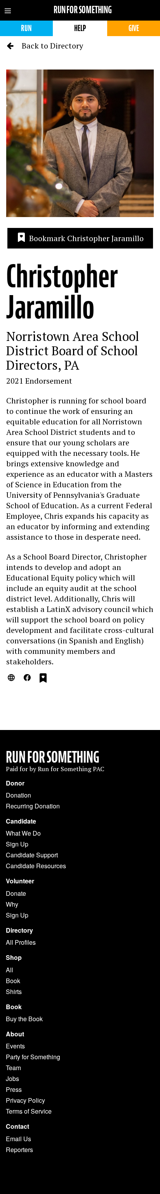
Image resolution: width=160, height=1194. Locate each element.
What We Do (23, 833)
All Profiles (21, 942)
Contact (17, 1126)
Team (13, 1067)
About (15, 1034)
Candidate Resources (36, 865)
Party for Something (33, 1056)
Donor (15, 783)
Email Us (18, 1138)
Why (12, 904)
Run (26, 28)
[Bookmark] (43, 679)
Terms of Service (29, 1111)
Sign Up (17, 843)
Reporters (19, 1149)
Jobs (12, 1078)
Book (13, 980)
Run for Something (83, 10)
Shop (14, 957)
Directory (19, 930)
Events (15, 1045)
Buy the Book (24, 1018)
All (9, 969)
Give (134, 28)
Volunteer (20, 881)
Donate (16, 893)
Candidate (21, 821)
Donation (18, 795)
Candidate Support (32, 854)
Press (14, 1089)
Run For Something (52, 757)
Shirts (14, 991)
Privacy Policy (25, 1100)
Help (80, 28)
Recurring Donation (33, 805)
